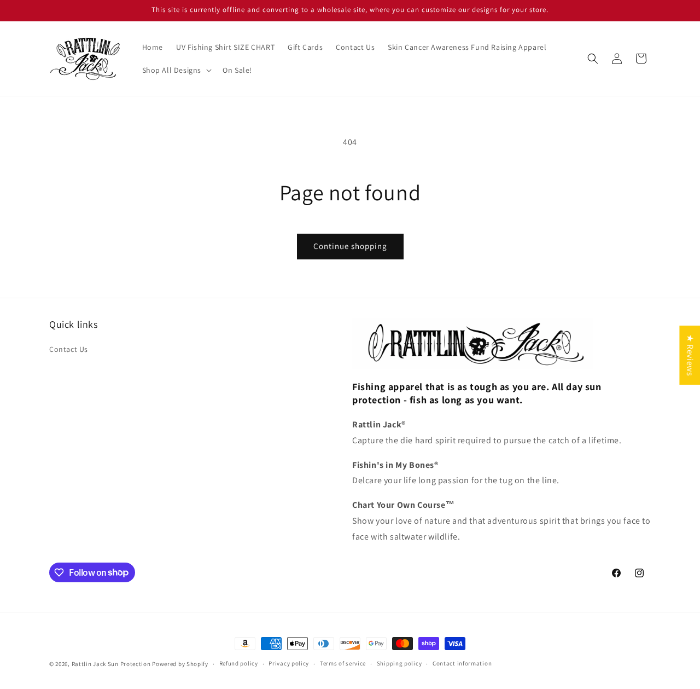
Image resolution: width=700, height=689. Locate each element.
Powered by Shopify (180, 664)
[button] (176, 70)
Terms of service (343, 663)
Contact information (462, 663)
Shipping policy (399, 663)
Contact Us (68, 349)
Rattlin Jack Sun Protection (111, 664)
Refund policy (238, 663)
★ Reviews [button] (690, 354)
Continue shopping (350, 246)
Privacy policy (289, 663)
